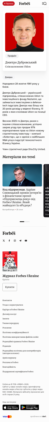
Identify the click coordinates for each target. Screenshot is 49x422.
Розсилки (7, 328)
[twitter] (4, 240)
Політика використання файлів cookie (21, 337)
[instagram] (15, 240)
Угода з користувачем (13, 305)
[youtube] (26, 240)
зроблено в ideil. (38, 416)
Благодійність (9, 367)
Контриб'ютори (8, 209)
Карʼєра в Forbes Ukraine (13, 309)
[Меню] (44, 3)
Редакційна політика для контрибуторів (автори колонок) (22, 352)
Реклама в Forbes (10, 362)
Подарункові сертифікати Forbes (18, 371)
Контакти (7, 300)
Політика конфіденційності (16, 332)
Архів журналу (9, 358)
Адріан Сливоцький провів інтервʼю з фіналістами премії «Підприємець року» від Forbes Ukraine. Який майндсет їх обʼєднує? (22, 197)
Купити (9, 287)
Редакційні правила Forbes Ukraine (19, 341)
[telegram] (20, 240)
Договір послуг (9, 314)
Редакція (7, 346)
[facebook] (9, 240)
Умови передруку (11, 323)
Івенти (6, 319)
